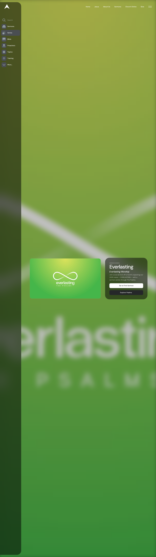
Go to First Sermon (126, 286)
